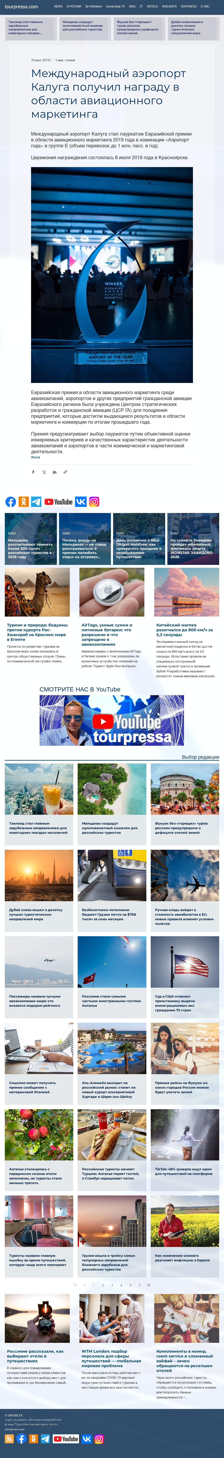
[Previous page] (84, 1285)
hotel (12, 533)
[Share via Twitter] (44, 472)
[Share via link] (65, 472)
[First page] (75, 1285)
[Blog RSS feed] (9, 1439)
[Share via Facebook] (33, 472)
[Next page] (140, 1285)
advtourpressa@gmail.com (44, 1419)
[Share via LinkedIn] (54, 472)
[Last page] (149, 1285)
